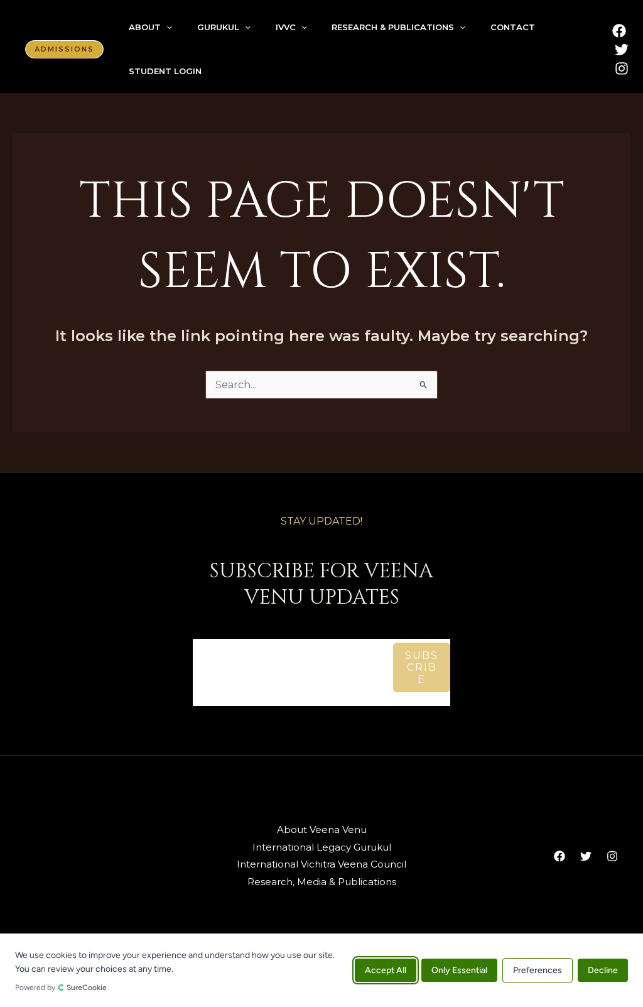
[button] (64, 49)
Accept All (385, 970)
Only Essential (459, 970)
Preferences (537, 970)
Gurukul (218, 27)
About (145, 27)
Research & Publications (393, 27)
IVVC (286, 27)
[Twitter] (622, 50)
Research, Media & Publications (321, 882)
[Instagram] (622, 68)
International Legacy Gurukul (321, 847)
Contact (512, 27)
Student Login (165, 71)
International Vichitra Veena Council (321, 864)
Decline (603, 970)
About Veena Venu (322, 830)
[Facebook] (619, 31)
